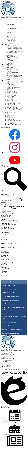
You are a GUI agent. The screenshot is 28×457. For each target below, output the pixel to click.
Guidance (9, 71)
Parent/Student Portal (12, 95)
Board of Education (11, 56)
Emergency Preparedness (12, 31)
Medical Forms (10, 89)
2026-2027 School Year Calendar (11, 369)
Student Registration (11, 37)
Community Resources (12, 107)
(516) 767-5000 (8, 360)
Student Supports (11, 39)
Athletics (9, 65)
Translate (12, 195)
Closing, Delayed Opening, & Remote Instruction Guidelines (16, 27)
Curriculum (9, 29)
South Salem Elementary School (14, 53)
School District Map (11, 40)
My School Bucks (11, 91)
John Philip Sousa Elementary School (15, 51)
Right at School (10, 96)
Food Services (10, 85)
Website (2, 230)
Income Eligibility (11, 88)
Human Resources (11, 35)
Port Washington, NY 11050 (7, 354)
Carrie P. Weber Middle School (14, 47)
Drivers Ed (9, 68)
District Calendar (11, 123)
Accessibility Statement (9, 364)
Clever (8, 79)
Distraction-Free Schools (12, 84)
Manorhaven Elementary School (14, 52)
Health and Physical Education (14, 72)
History (8, 33)
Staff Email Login (11, 118)
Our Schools (6, 368)
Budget (8, 59)
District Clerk (10, 60)
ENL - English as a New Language (15, 69)
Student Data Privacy (12, 99)
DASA (8, 83)
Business (9, 25)
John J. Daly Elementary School (14, 49)
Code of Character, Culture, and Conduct (16, 81)
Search (2, 200)
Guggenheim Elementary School (14, 48)
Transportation (10, 43)
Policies (8, 61)
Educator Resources (11, 112)
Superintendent (10, 41)
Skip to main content (5, 1)
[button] (5, 23)
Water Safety (10, 100)
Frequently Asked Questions (13, 87)
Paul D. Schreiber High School (14, 45)
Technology (9, 77)
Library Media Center (12, 73)
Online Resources (11, 115)
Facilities (9, 32)
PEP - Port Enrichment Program (14, 75)
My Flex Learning (11, 114)
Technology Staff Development (14, 120)
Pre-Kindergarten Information (14, 76)
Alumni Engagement (11, 104)
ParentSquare (10, 93)
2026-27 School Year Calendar (14, 124)
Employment (7, 366)
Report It (9, 36)
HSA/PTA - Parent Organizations (14, 108)
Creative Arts (10, 67)
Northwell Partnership (12, 92)
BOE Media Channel (12, 57)
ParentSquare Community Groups (15, 110)
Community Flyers (11, 106)
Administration (10, 24)
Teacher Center (10, 119)
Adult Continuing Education (13, 103)
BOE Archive (10, 63)
